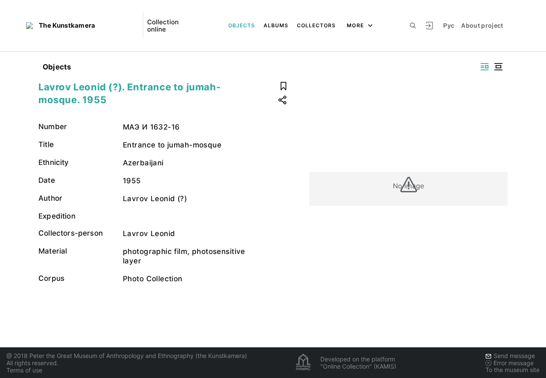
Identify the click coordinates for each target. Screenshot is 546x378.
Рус (448, 25)
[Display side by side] (484, 67)
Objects (241, 25)
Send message (514, 355)
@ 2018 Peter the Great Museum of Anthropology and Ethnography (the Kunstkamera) (126, 355)
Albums (276, 25)
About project (482, 25)
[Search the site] (412, 25)
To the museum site (512, 369)
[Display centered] (498, 67)
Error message (514, 362)
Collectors (316, 25)
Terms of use (24, 370)
